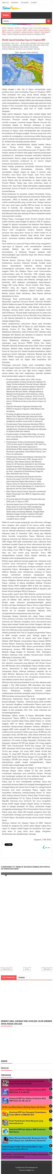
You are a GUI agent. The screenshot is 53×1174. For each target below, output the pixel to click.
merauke (28, 45)
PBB (21, 47)
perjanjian (34, 47)
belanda (26, 43)
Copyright (14, 2)
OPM (46, 45)
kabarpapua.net (33, 1167)
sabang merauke (8, 49)
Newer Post (6, 969)
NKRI (42, 45)
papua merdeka (13, 47)
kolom (22, 45)
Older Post (46, 969)
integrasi (41, 43)
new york (36, 45)
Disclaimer (25, 2)
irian (47, 43)
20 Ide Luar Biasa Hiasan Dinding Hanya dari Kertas (24, 1107)
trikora (36, 49)
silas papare (28, 49)
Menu (7, 15)
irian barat (6, 45)
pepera (26, 47)
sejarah (19, 49)
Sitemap (34, 2)
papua (4, 47)
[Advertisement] (26, 946)
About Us (5, 2)
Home (27, 969)
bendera (33, 43)
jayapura (15, 45)
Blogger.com (30, 1170)
